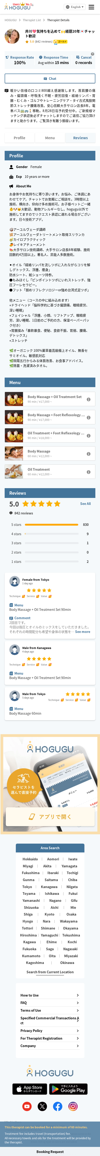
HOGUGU (11, 20)
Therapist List (32, 20)
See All (85, 503)
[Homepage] (17, 8)
